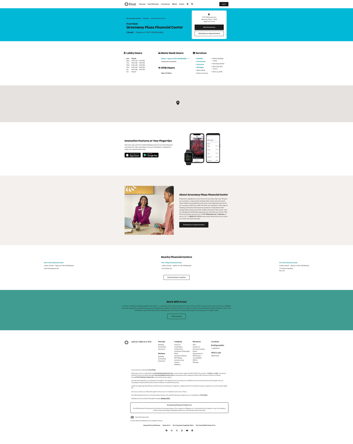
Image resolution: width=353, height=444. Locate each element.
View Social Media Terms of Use (205, 425)
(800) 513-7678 (145, 342)
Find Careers (176, 316)
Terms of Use (167, 425)
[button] (178, 103)
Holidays (177, 365)
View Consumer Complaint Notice (183, 425)
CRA (194, 345)
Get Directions (209, 27)
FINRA (210, 373)
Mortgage (200, 67)
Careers (177, 362)
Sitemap (195, 362)
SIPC (216, 373)
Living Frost (178, 349)
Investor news (179, 360)
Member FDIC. (165, 398)
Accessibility (197, 358)
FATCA (195, 360)
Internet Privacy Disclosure (151, 425)
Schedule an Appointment (209, 33)
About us (177, 345)
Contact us (196, 347)
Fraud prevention (199, 349)
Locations (215, 342)
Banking (200, 58)
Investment (165, 347)
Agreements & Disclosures (201, 355)
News (176, 354)
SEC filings (178, 358)
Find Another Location (176, 277)
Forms (195, 351)
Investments (201, 61)
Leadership (178, 347)
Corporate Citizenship (182, 351)
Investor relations (180, 356)
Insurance (200, 64)
